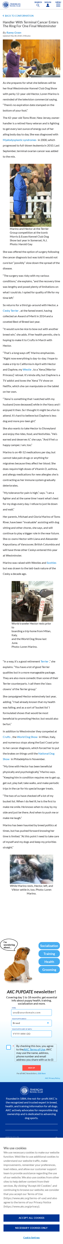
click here (42, 1073)
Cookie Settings (31, 1237)
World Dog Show (27, 736)
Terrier (44, 661)
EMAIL (14, 1008)
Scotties (51, 562)
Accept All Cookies (31, 1217)
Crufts (6, 736)
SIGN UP (31, 1068)
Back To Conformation (19, 15)
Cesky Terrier (11, 310)
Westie (27, 369)
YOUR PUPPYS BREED (19, 1019)
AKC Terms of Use (34, 1049)
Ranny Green (13, 32)
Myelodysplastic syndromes (19, 139)
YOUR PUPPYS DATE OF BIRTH (22, 1029)
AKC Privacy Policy (52, 1078)
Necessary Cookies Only (31, 1228)
